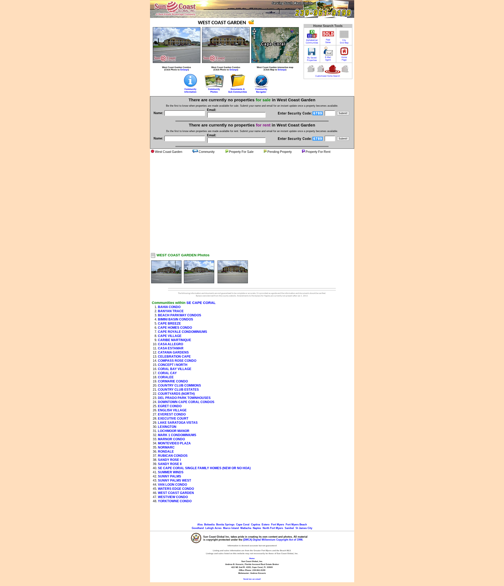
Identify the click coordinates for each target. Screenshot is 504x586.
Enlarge (184, 69)
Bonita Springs (225, 524)
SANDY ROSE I (169, 459)
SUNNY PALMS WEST (174, 480)
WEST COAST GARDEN (176, 493)
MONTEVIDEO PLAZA (174, 443)
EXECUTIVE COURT (173, 418)
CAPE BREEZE (169, 323)
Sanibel (289, 528)
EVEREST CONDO (172, 414)
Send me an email (252, 579)
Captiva (255, 524)
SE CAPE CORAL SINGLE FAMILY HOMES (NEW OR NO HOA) (204, 468)
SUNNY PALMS (169, 476)
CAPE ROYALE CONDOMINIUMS (182, 331)
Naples (257, 528)
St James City (304, 528)
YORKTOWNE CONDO (175, 501)
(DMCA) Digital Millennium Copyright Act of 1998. (273, 539)
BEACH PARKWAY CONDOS (179, 315)
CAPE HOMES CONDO (175, 327)
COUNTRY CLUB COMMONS (179, 385)
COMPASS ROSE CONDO (177, 360)
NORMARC (166, 447)
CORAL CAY (167, 373)
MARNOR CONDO (171, 439)
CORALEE (166, 377)
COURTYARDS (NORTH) (176, 393)
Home (252, 558)
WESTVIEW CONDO (173, 497)
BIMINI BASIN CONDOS (175, 319)
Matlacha (245, 528)
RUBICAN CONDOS (173, 455)
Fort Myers (277, 524)
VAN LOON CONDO (172, 484)
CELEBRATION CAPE (174, 356)
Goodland (198, 528)
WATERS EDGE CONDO (176, 488)
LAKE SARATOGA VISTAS (178, 422)
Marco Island (231, 528)
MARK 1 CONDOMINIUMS (177, 435)
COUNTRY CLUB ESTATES (178, 389)
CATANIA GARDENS (173, 352)
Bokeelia (209, 524)
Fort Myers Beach (296, 524)
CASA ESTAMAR (170, 348)
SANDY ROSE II (170, 464)
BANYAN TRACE (171, 311)
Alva (200, 524)
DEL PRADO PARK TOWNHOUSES (184, 398)
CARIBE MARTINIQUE (174, 340)
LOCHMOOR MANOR (173, 431)
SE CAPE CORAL (201, 303)
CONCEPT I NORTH (172, 364)
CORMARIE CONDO (173, 381)
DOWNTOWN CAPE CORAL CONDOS (186, 402)
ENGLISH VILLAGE (172, 410)
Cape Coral (242, 524)
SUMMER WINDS (170, 472)
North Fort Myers (273, 528)
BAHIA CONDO (169, 307)
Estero (266, 524)
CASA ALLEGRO (170, 344)
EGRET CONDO (170, 406)
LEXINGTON (167, 426)
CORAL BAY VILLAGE (174, 369)
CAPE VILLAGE (170, 336)
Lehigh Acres (213, 528)
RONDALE (166, 451)
